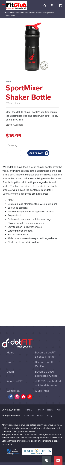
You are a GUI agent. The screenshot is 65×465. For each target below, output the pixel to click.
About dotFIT (15, 381)
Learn (10, 371)
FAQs (58, 410)
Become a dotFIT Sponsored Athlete (46, 374)
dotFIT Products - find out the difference (48, 383)
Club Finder (42, 390)
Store (26, 13)
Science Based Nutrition (14, 13)
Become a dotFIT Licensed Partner (45, 354)
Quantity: (13, 145)
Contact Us (13, 390)
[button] (53, 5)
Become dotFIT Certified (44, 364)
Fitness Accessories (37, 13)
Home (10, 352)
